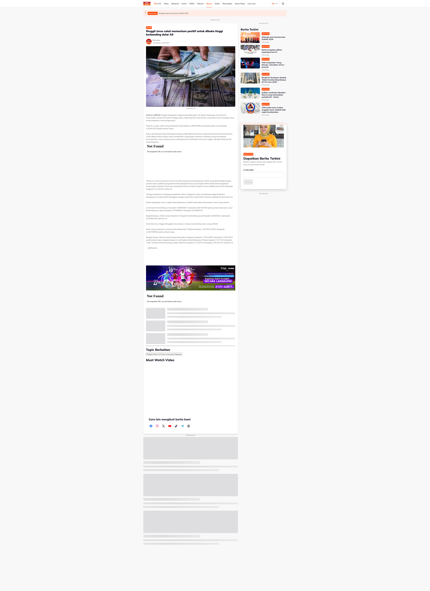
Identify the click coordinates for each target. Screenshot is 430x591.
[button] (145, 13)
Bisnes (209, 3)
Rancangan (227, 3)
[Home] (146, 3)
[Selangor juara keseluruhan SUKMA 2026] (250, 37)
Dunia (184, 3)
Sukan (217, 3)
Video (166, 3)
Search (283, 3)
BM (273, 4)
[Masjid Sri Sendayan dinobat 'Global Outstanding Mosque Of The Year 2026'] (250, 78)
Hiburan (200, 3)
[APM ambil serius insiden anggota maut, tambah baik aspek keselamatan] (250, 108)
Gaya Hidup (240, 3)
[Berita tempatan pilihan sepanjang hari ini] (250, 50)
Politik (191, 3)
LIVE (159, 3)
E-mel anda (248, 170)
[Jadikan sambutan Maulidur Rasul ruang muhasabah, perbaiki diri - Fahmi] (250, 93)
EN (277, 4)
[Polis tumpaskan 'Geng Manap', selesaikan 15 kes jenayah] (250, 63)
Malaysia (175, 3)
